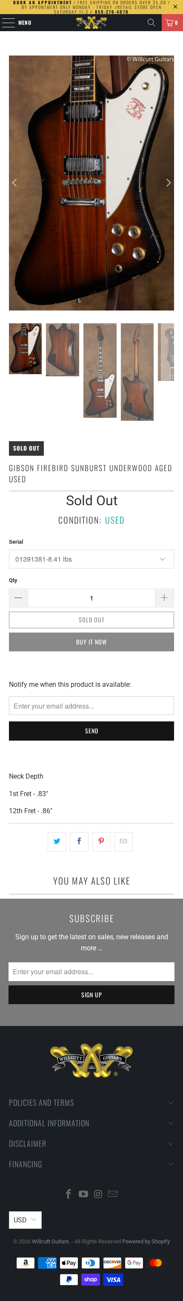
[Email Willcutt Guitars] (113, 1195)
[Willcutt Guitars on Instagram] (98, 1195)
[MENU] (4, 22)
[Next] (167, 183)
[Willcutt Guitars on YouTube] (83, 1195)
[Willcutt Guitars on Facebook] (69, 1195)
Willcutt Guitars (50, 1241)
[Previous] (15, 183)
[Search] (151, 22)
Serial (16, 542)
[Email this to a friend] (123, 842)
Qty (13, 580)
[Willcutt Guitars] (91, 22)
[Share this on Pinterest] (101, 842)
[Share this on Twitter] (57, 842)
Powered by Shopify (146, 1241)
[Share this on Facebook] (79, 842)
